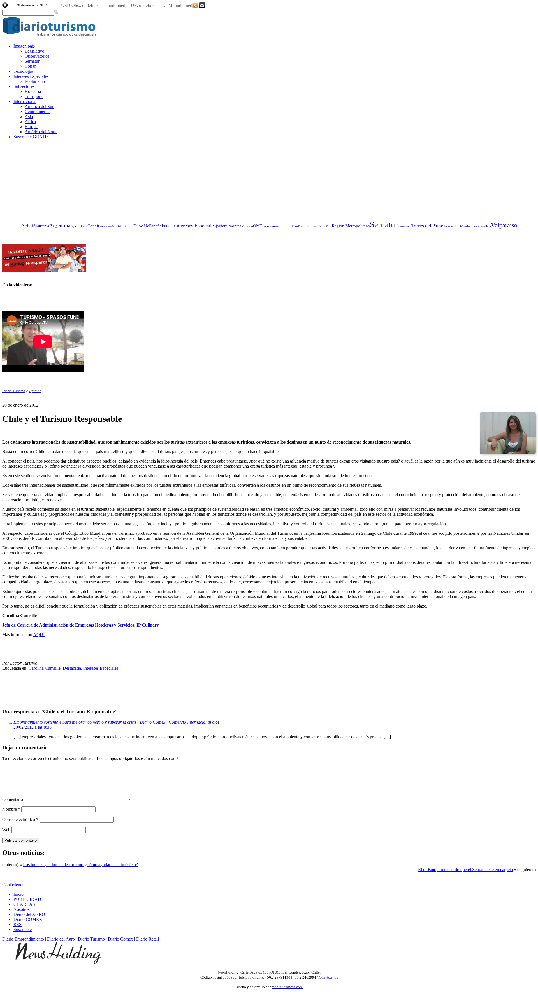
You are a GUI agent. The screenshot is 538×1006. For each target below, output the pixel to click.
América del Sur (39, 106)
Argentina (59, 225)
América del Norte (41, 131)
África (30, 121)
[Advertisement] (44, 179)
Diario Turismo (13, 391)
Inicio (18, 894)
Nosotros (21, 909)
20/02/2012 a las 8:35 (32, 727)
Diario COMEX (27, 919)
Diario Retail (147, 939)
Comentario (12, 799)
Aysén (75, 226)
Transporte (34, 96)
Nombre (11, 809)
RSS (17, 924)
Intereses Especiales (30, 76)
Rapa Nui (324, 226)
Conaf (30, 66)
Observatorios (37, 56)
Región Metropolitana (351, 225)
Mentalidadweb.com (287, 987)
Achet (27, 225)
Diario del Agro (61, 939)
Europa (31, 126)
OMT (257, 226)
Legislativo (34, 51)
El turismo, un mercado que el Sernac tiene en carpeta (465, 869)
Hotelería (33, 91)
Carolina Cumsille (45, 668)
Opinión (35, 391)
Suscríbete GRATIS (31, 136)
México (247, 226)
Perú (295, 226)
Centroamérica (37, 111)
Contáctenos (13, 884)
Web (6, 829)
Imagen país (24, 46)
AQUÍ (39, 634)
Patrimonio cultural (277, 226)
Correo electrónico (20, 819)
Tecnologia (23, 71)
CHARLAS (24, 904)
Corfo (129, 226)
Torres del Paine (427, 225)
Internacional (24, 101)
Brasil (83, 226)
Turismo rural (471, 226)
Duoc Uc (141, 225)
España (155, 225)
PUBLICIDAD (27, 899)
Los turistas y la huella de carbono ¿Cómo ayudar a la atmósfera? (80, 864)
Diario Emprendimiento (23, 939)
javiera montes (228, 225)
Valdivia (485, 226)
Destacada (72, 668)
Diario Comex (120, 939)
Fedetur (168, 225)
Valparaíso (504, 225)
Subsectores (23, 86)
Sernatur (32, 61)
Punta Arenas (307, 226)
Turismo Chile (452, 226)
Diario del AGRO (29, 914)
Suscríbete (22, 929)
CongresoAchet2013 (112, 226)
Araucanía (41, 226)
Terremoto (404, 226)
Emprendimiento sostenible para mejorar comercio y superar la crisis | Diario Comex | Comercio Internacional (112, 722)
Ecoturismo (35, 81)
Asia (29, 116)
